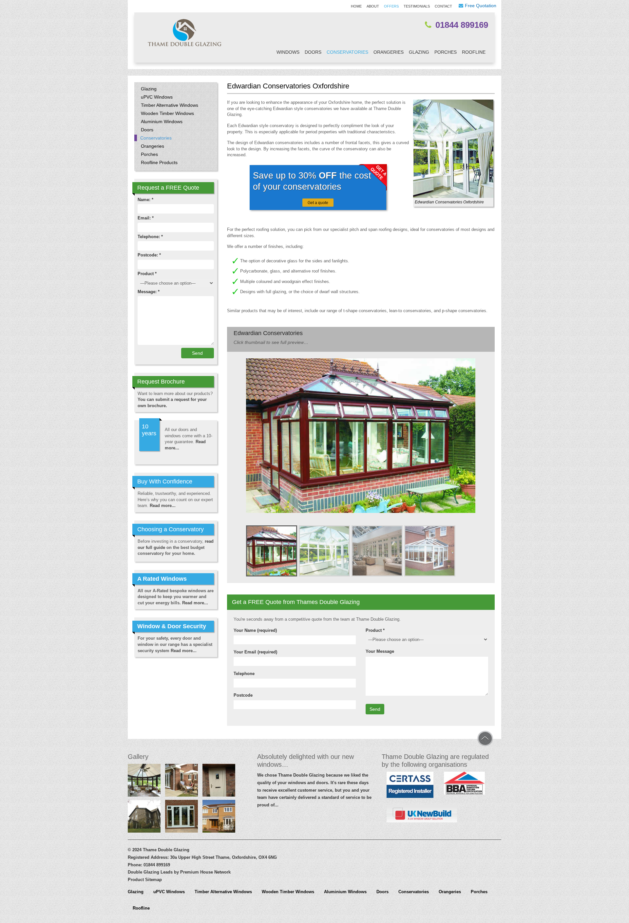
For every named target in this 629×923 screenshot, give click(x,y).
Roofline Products (159, 162)
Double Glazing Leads (150, 872)
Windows (287, 52)
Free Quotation (480, 5)
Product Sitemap (145, 879)
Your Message (380, 651)
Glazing (419, 52)
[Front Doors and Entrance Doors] (218, 781)
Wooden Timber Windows (167, 113)
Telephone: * (150, 236)
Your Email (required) (255, 652)
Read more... (163, 505)
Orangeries (388, 52)
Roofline (474, 52)
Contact (443, 6)
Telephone (244, 673)
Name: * (145, 199)
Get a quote (318, 202)
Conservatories (347, 52)
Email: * (146, 218)
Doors (313, 52)
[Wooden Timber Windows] (144, 817)
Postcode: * (149, 255)
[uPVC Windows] (218, 817)
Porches (445, 52)
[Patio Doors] (181, 781)
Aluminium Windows (161, 121)
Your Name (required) (255, 630)
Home (356, 6)
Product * (375, 630)
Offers (391, 6)
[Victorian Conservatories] (144, 781)
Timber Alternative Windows (169, 105)
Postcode (243, 695)
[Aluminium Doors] (181, 817)
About (373, 6)
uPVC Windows (157, 97)
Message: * (149, 291)
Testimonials (417, 6)
